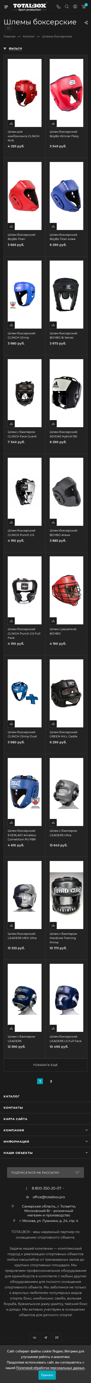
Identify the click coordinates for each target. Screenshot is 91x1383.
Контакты (13, 1107)
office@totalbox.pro (49, 1197)
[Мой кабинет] (75, 7)
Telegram (45, 1337)
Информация (16, 1141)
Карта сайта (15, 1119)
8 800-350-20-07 (46, 1188)
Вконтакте (34, 1337)
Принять (47, 1375)
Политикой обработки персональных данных (50, 1368)
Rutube (57, 1337)
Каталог (12, 1096)
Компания (14, 1130)
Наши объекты (18, 1153)
